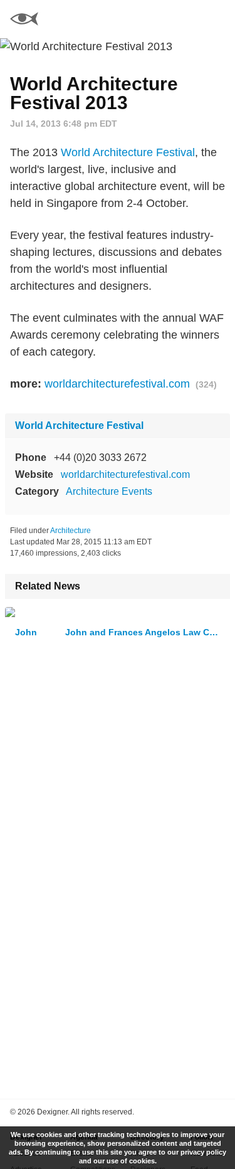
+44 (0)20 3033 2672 (100, 457)
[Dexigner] (24, 20)
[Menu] (218, 19)
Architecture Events (109, 491)
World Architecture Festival (128, 152)
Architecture (70, 530)
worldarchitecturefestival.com (117, 384)
